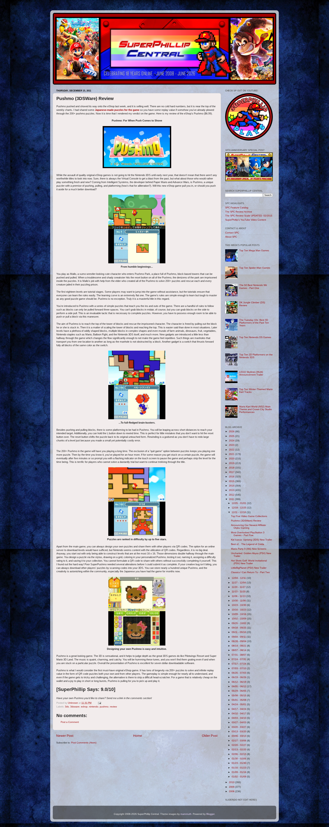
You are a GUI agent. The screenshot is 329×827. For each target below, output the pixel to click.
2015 (232, 481)
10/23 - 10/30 (239, 605)
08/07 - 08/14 (239, 650)
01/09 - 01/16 (239, 772)
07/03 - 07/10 (239, 668)
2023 (232, 445)
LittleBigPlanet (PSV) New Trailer (248, 568)
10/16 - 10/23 (239, 609)
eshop (84, 706)
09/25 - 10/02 (239, 623)
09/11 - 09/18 (239, 632)
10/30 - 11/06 (239, 600)
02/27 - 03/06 (239, 740)
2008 (232, 791)
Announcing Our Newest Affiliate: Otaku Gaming (248, 526)
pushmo (104, 706)
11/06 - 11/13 (239, 596)
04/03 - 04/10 (239, 718)
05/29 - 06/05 (239, 691)
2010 (232, 782)
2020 (232, 458)
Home (137, 735)
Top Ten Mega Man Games (254, 250)
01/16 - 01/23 (239, 767)
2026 (232, 431)
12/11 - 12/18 (239, 512)
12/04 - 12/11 (239, 578)
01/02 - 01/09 (239, 776)
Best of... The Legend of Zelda (247, 544)
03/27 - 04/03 (239, 722)
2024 (232, 440)
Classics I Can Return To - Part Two (250, 572)
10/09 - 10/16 (239, 614)
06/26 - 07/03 (239, 673)
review (113, 706)
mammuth (185, 814)
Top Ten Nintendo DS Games (255, 337)
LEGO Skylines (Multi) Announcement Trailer (251, 373)
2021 (232, 454)
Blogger (210, 814)
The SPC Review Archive (238, 211)
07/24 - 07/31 (239, 659)
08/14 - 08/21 (239, 645)
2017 (232, 472)
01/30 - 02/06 (239, 758)
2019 (232, 463)
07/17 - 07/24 (239, 663)
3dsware (75, 706)
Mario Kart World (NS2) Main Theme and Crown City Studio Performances (255, 409)
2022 (232, 449)
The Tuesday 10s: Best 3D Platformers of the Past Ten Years (254, 323)
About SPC (231, 237)
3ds (67, 706)
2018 (232, 467)
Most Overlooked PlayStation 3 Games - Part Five (247, 534)
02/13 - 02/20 (239, 749)
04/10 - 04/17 (239, 713)
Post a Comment (70, 722)
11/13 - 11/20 (239, 591)
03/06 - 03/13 (239, 736)
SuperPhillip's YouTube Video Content (245, 220)
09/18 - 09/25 (239, 627)
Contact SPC (232, 232)
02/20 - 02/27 (239, 745)
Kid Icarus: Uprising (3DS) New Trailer (251, 539)
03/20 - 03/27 (239, 727)
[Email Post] (99, 703)
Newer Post (64, 735)
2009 (232, 787)
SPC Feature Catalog (236, 207)
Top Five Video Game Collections (249, 516)
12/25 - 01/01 (239, 503)
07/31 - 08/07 (239, 655)
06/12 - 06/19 (239, 682)
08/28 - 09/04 (239, 641)
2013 (232, 490)
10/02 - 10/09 (239, 618)
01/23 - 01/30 (239, 763)
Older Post (209, 735)
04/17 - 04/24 (239, 709)
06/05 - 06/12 (239, 686)
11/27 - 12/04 (239, 582)
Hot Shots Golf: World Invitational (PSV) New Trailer (249, 562)
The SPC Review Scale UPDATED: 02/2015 (248, 215)
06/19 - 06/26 (239, 677)
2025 (232, 436)
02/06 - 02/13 (239, 754)
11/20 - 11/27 (239, 587)
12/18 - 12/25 (239, 507)
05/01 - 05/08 (239, 700)
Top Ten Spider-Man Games (254, 268)
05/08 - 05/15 (239, 695)
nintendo (93, 706)
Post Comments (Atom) (83, 742)
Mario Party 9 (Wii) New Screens (248, 549)
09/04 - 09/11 (239, 637)
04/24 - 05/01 (239, 704)
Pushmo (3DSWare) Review (246, 520)
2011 (232, 499)
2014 (232, 485)
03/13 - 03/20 (239, 731)
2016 (232, 476)
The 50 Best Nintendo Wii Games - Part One (253, 286)
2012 (232, 495)
